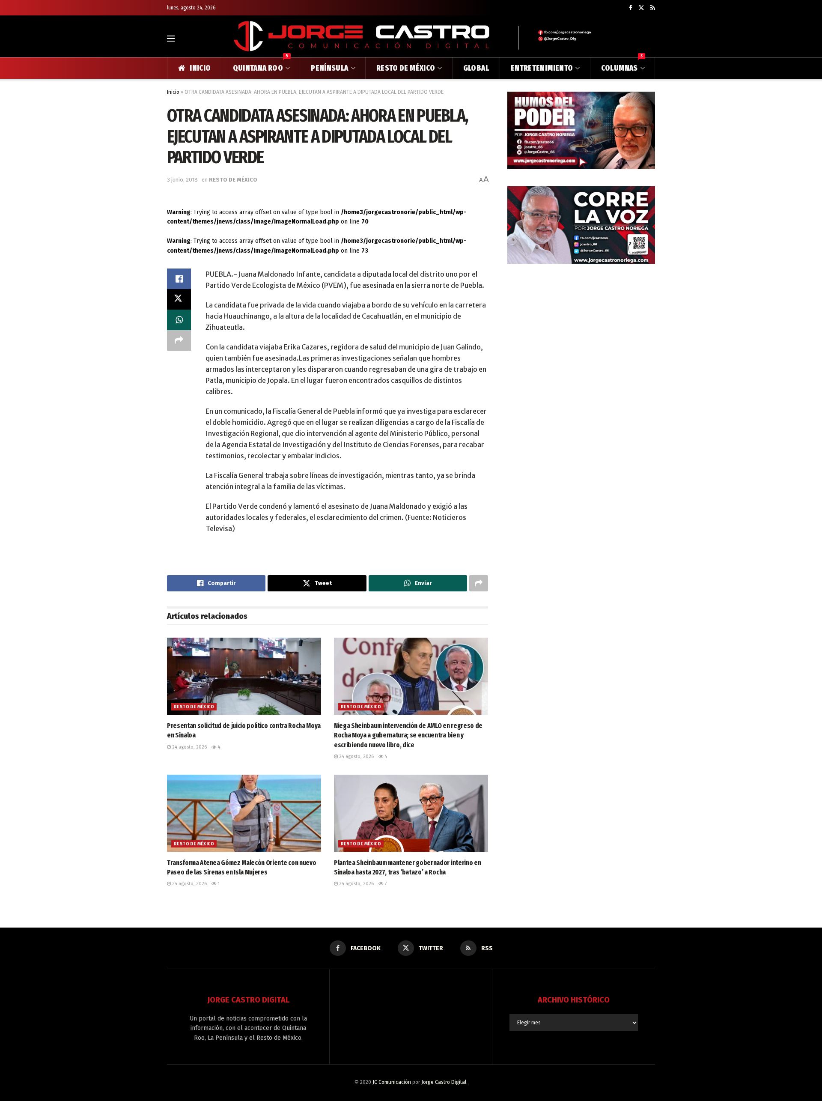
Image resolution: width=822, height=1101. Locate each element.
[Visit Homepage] (411, 38)
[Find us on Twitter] (641, 8)
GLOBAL (476, 68)
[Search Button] (651, 38)
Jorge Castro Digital (443, 1082)
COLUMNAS (622, 65)
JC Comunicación (391, 1082)
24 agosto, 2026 (189, 747)
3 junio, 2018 (182, 179)
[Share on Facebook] (179, 279)
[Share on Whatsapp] (179, 320)
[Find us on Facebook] (630, 8)
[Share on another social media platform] (179, 340)
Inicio (173, 92)
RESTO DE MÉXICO (405, 68)
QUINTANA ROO (261, 65)
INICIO (200, 68)
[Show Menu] (171, 39)
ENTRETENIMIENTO (542, 68)
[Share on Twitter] (179, 299)
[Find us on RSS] (652, 8)
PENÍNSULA (329, 68)
